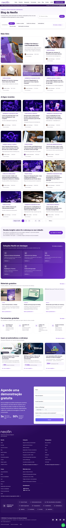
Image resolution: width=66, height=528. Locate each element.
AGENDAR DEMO (59, 2)
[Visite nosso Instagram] (56, 519)
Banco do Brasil (48, 442)
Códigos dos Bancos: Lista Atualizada (30, 479)
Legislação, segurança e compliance (54, 78)
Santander (47, 454)
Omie (46, 452)
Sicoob (46, 457)
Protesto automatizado (5, 491)
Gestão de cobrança (31, 23)
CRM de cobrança (24, 5)
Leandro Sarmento (30, 154)
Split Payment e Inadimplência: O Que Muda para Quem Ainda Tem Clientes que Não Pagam (32, 208)
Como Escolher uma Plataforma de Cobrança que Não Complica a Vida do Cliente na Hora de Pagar (33, 148)
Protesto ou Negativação (8, 5)
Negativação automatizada (6, 486)
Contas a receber (20, 23)
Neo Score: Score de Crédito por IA (29, 452)
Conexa (46, 445)
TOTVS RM (47, 462)
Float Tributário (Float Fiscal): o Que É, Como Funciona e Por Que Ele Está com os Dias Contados (10, 148)
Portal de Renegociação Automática (29, 457)
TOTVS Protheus (48, 459)
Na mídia (2, 445)
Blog (43, 2)
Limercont (2, 481)
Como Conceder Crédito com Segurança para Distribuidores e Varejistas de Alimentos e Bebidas (10, 177)
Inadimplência (41, 23)
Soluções (21, 2)
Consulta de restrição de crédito (28, 462)
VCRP (2, 493)
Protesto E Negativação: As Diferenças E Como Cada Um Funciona (31, 82)
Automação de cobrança (23, 26)
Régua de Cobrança (16, 5)
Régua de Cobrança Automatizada (29, 442)
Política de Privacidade (5, 524)
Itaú (45, 447)
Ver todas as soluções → (57, 246)
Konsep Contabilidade (5, 476)
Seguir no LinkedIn (57, 232)
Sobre (16, 2)
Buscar (61, 16)
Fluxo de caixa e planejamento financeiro (54, 144)
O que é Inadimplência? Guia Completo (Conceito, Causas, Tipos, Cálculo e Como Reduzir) (54, 117)
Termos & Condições (14, 524)
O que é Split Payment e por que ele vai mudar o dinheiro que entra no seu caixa (54, 82)
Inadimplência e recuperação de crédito (32, 78)
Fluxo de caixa (13, 26)
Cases (39, 2)
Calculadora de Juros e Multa (28, 476)
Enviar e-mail (27, 490)
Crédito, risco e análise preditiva (9, 173)
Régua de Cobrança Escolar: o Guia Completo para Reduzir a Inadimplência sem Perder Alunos (33, 177)
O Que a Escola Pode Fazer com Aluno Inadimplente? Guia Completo (10, 117)
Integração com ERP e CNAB (28, 454)
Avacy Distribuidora (4, 471)
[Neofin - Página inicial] (6, 431)
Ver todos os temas (57, 24)
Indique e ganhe (4, 462)
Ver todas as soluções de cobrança (30, 464)
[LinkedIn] (63, 519)
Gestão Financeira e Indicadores (31, 113)
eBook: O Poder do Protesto (28, 471)
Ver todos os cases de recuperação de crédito (10, 496)
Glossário (2, 454)
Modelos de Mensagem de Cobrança (29, 481)
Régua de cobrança (28, 173)
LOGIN (51, 2)
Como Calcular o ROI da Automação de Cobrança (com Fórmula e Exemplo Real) (54, 208)
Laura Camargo (30, 54)
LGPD (21, 524)
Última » (50, 220)
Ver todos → (62, 283)
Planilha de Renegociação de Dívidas (29, 474)
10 (39, 220)
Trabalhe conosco (4, 464)
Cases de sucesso (4, 447)
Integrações (26, 2)
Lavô (1, 479)
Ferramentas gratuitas (5, 457)
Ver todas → (62, 318)
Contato (47, 2)
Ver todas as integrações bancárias (52, 464)
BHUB (2, 474)
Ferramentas (33, 2)
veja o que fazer (62, 5)
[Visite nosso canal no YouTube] (60, 519)
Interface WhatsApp (26, 459)
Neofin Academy (4, 452)
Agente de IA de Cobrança (27, 445)
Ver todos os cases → (60, 338)
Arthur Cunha (7, 88)
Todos (11, 23)
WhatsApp (27, 488)
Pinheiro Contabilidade (5, 488)
